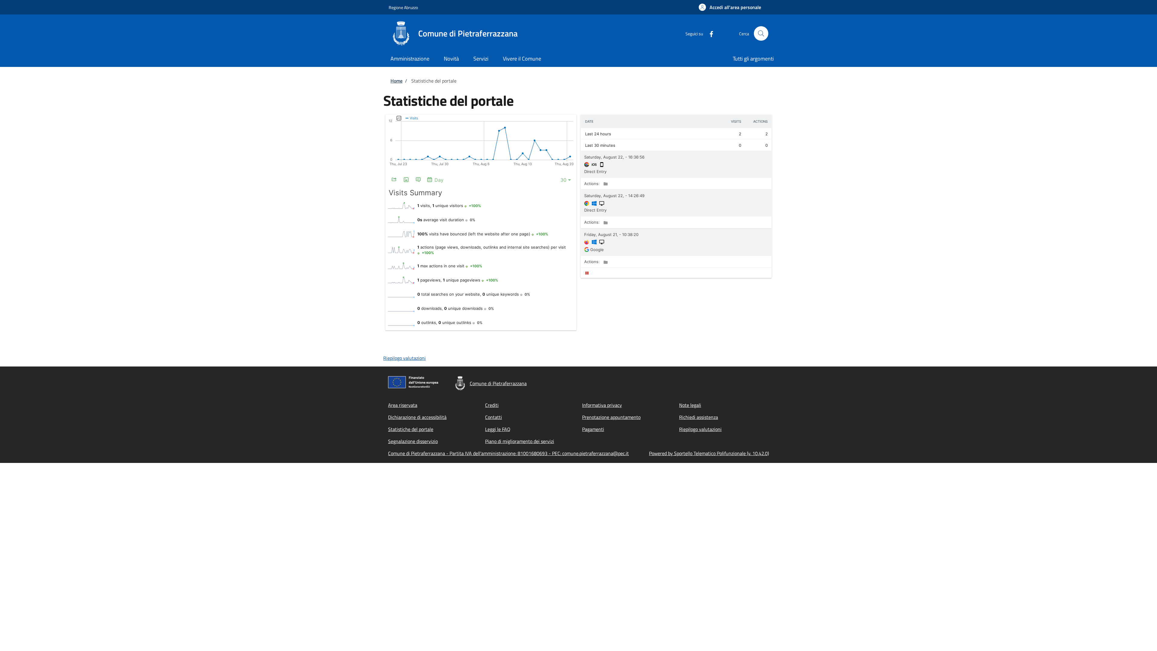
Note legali (690, 405)
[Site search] (761, 33)
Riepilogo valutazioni (404, 358)
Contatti (493, 417)
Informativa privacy (602, 405)
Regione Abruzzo (403, 7)
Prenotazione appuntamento (611, 417)
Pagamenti (593, 429)
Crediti (492, 405)
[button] (729, 7)
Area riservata (402, 405)
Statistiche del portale (410, 429)
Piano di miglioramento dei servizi (519, 441)
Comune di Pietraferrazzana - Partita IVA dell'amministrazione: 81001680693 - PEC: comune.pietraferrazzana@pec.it (508, 453)
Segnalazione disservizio (413, 441)
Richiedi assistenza (698, 417)
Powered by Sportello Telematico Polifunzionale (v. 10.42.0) (709, 453)
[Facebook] (709, 33)
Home (396, 80)
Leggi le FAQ (497, 429)
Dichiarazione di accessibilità (417, 417)
